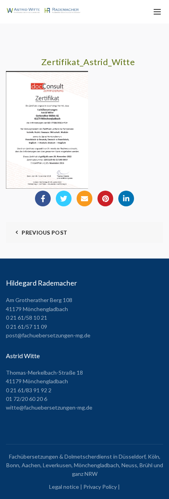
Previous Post (44, 232)
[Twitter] (64, 198)
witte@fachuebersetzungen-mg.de (49, 407)
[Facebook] (43, 198)
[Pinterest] (105, 198)
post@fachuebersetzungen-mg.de (48, 335)
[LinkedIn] (126, 198)
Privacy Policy (100, 486)
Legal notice (64, 486)
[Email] (84, 198)
